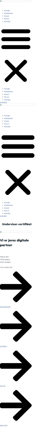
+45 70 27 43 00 (6, 249)
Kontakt (7, 21)
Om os (6, 19)
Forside (7, 10)
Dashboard (8, 13)
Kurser (6, 16)
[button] (16, 55)
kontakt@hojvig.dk (7, 251)
